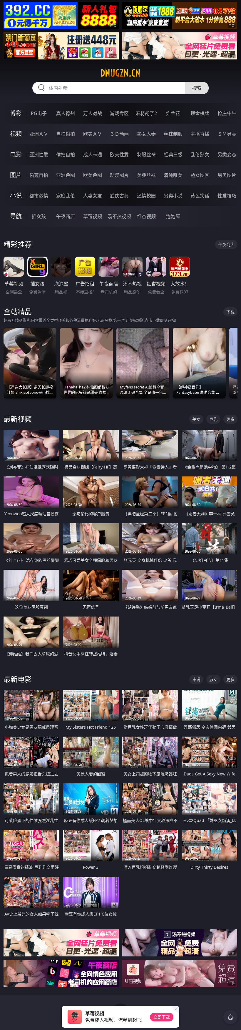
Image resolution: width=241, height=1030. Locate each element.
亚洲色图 (65, 175)
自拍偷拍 (65, 134)
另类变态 (226, 154)
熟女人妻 (146, 134)
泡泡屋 (173, 216)
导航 (16, 216)
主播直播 (199, 134)
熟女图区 (199, 175)
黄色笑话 (199, 195)
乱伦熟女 (199, 154)
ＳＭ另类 (226, 134)
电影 (16, 154)
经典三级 (173, 154)
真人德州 (65, 113)
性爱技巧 (226, 195)
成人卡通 (92, 154)
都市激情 (38, 195)
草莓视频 (92, 216)
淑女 (213, 679)
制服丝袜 (146, 154)
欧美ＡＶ (92, 134)
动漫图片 (119, 175)
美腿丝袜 (146, 175)
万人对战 (92, 113)
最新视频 (18, 419)
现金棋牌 (199, 113)
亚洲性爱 (38, 154)
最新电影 (18, 679)
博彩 (16, 113)
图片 (16, 175)
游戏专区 (119, 113)
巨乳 (213, 419)
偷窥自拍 (38, 175)
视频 (16, 134)
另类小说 (173, 195)
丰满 (196, 679)
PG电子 (39, 113)
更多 (230, 419)
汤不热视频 (119, 216)
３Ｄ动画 (119, 134)
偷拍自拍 (65, 154)
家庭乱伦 (65, 195)
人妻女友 (92, 195)
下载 (230, 312)
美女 (196, 419)
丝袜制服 (173, 134)
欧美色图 (92, 175)
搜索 (197, 88)
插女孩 (39, 216)
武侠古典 (119, 195)
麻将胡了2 (146, 113)
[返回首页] (230, 1017)
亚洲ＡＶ (38, 134)
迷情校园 (146, 195)
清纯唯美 (173, 175)
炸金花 (173, 113)
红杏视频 (146, 216)
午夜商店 (65, 216)
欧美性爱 (119, 154)
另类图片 (226, 175)
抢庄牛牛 (226, 113)
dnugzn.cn (120, 73)
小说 (16, 196)
